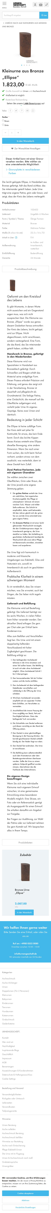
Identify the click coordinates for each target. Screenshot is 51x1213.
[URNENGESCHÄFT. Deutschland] (19, 5)
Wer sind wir (7, 1041)
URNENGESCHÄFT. (11, 1031)
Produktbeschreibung (26, 269)
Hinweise (6, 1118)
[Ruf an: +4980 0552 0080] (46, 4)
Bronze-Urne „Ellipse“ (22, 891)
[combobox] (20, 15)
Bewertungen (8, 1066)
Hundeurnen (7, 1011)
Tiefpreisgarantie (9, 1110)
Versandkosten (8, 1106)
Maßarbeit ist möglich (15, 95)
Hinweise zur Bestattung (12, 1141)
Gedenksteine (8, 1023)
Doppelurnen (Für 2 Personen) (15, 990)
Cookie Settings (9, 1078)
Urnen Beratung (9, 1124)
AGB (4, 1062)
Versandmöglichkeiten (11, 1094)
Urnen (25, 90)
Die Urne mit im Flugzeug (13, 1153)
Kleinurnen (7, 994)
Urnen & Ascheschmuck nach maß (17, 1157)
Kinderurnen (7, 1003)
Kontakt (5, 1037)
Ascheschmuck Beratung (13, 1133)
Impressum (6, 1058)
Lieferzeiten (7, 1102)
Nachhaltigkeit (8, 1045)
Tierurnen (6, 1007)
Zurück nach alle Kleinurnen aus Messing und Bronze (24, 25)
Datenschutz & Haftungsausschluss (17, 1074)
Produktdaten (25, 842)
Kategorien (7, 972)
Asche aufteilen (9, 1129)
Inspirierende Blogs (10, 1050)
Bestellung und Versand (12, 1088)
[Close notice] (47, 1174)
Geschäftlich (7, 1054)
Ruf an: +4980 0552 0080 (25, 943)
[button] (21, 65)
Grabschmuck (8, 1019)
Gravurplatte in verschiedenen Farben (24, 171)
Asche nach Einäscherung (13, 1145)
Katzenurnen (7, 1015)
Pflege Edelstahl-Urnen (12, 1149)
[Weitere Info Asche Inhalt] (16, 237)
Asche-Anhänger (9, 982)
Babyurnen (7, 998)
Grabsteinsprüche (10, 1161)
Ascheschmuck (39, 90)
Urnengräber (8, 1165)
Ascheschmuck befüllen (12, 1137)
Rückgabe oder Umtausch (13, 1098)
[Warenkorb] (40, 4)
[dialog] (25, 1192)
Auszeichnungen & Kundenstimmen (17, 1070)
